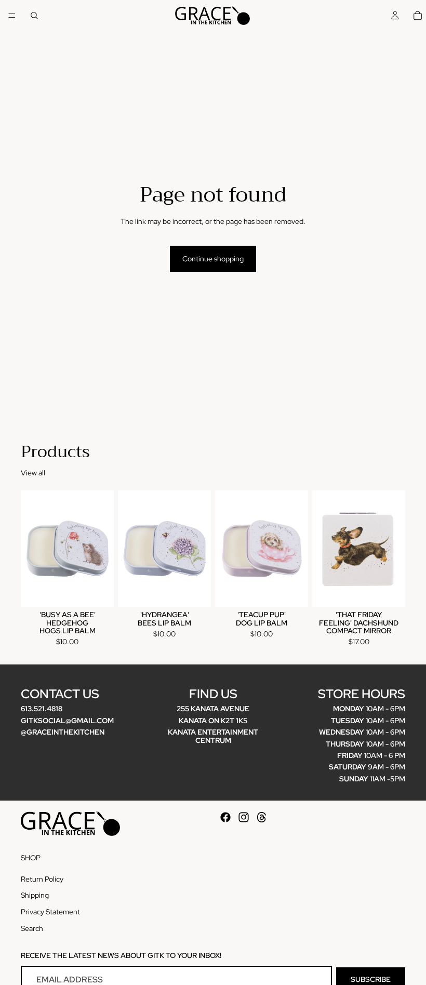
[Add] (97, 590)
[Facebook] (225, 817)
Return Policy (42, 879)
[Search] (34, 15)
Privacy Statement (50, 911)
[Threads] (262, 817)
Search (32, 928)
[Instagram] (243, 817)
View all (33, 472)
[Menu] (12, 16)
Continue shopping (213, 258)
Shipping (35, 895)
